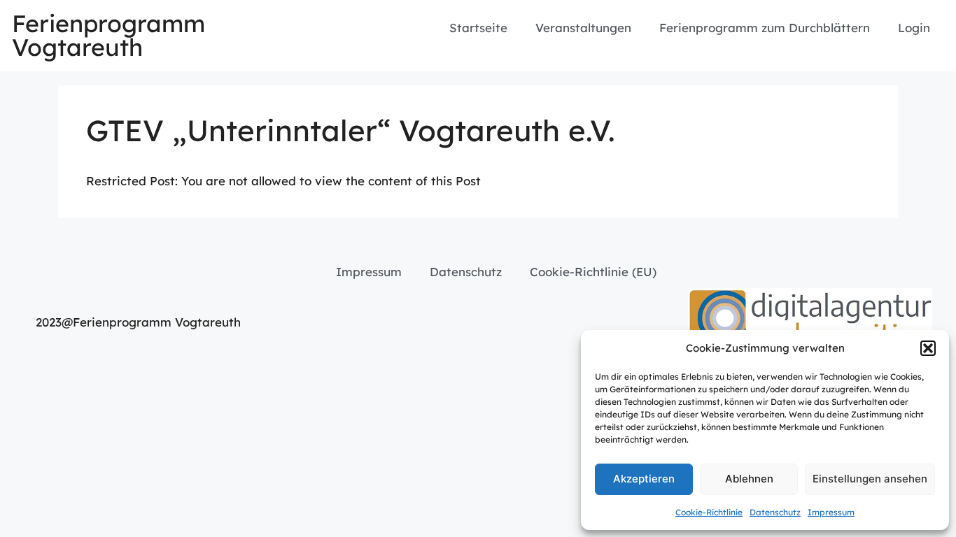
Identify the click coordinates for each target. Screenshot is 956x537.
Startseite (478, 27)
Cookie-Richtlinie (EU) (593, 271)
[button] (928, 348)
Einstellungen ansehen (870, 478)
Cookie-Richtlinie (709, 512)
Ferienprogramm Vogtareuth (108, 35)
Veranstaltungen (583, 27)
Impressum (831, 512)
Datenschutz (775, 512)
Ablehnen (749, 478)
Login (914, 27)
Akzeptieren (644, 478)
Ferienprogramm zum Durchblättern (764, 27)
